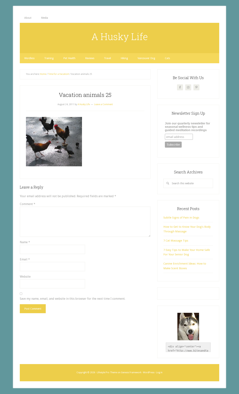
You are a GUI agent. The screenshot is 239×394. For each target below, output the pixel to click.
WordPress (148, 372)
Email (25, 259)
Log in (159, 372)
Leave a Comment (103, 104)
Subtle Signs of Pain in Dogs (181, 217)
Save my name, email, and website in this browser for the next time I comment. (72, 298)
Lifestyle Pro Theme (107, 372)
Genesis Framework (131, 372)
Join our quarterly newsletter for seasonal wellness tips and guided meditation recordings (187, 127)
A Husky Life (119, 36)
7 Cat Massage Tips (175, 240)
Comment (27, 204)
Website (25, 276)
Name (25, 242)
